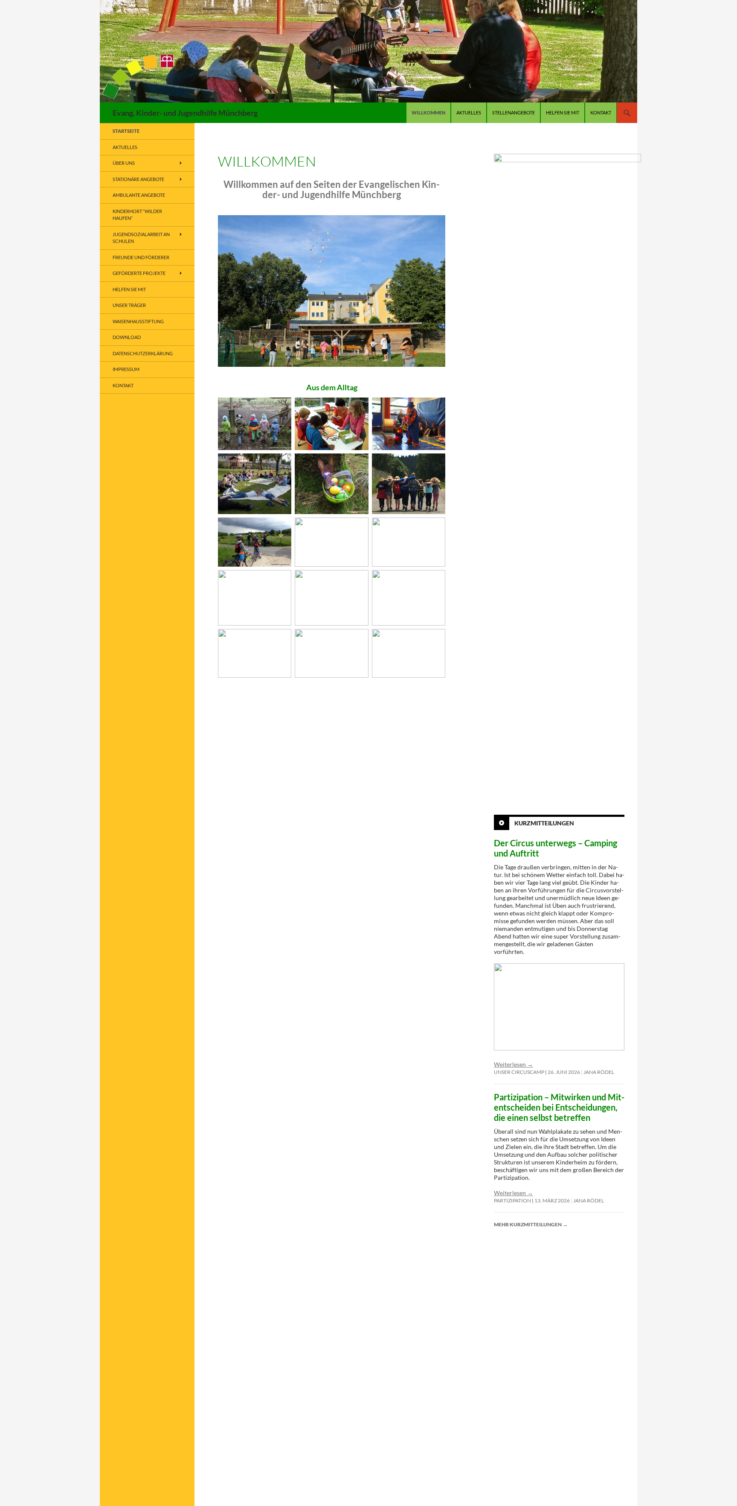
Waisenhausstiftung (138, 321)
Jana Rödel (598, 1072)
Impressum (126, 369)
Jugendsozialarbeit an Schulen (141, 237)
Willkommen (428, 112)
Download (127, 337)
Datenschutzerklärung (143, 353)
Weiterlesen (513, 1064)
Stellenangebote (513, 112)
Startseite (126, 131)
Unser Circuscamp (519, 1072)
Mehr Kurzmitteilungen (531, 1224)
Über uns (124, 163)
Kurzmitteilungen (544, 823)
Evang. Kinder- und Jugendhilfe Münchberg (185, 112)
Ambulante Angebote (139, 195)
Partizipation (512, 1200)
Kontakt (600, 112)
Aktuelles (468, 112)
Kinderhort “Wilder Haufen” (137, 214)
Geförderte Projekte (139, 273)
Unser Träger (129, 305)
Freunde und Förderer (141, 257)
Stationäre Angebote (138, 179)
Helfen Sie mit (562, 112)
